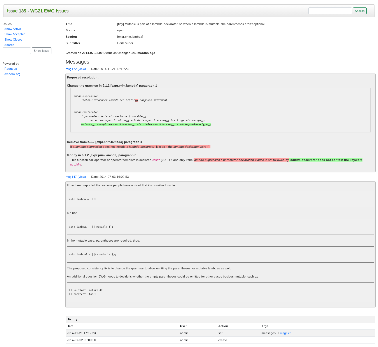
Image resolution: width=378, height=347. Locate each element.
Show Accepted (15, 34)
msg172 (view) (76, 69)
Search (9, 44)
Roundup (10, 68)
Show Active (12, 28)
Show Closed (13, 39)
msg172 (285, 333)
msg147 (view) (76, 176)
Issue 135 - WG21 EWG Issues (37, 10)
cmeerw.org (12, 74)
